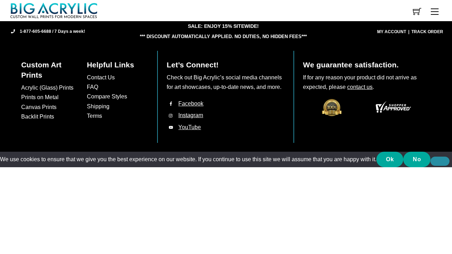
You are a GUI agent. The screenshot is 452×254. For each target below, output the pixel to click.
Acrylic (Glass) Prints (47, 88)
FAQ (92, 87)
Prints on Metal (40, 97)
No (417, 159)
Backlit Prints (37, 117)
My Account (391, 32)
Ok (390, 159)
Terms (94, 116)
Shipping (98, 106)
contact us (360, 87)
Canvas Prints (38, 107)
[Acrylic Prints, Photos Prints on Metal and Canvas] (54, 10)
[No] (440, 161)
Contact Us (101, 77)
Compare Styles (107, 96)
